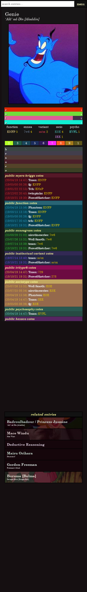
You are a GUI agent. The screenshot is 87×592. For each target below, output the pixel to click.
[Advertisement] (43, 368)
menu (81, 4)
